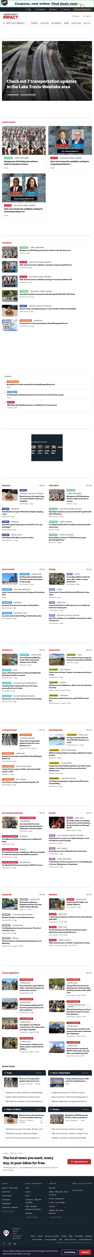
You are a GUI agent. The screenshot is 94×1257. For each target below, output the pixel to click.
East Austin (6, 1200)
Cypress (52, 1206)
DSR (60, 1239)
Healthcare (76, 23)
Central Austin (7, 1196)
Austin (9, 1073)
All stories (39, 1073)
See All (42, 485)
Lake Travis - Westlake (10, 1207)
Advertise (88, 1236)
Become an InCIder (52, 1236)
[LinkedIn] (15, 1243)
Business (34, 23)
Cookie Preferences (85, 1239)
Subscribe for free (81, 1162)
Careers (64, 1236)
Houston (56, 1109)
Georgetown (6, 1203)
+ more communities (8, 1211)
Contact (40, 1236)
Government (56, 23)
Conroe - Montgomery (56, 1199)
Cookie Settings (69, 1252)
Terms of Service (70, 1239)
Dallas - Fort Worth (14, 1109)
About (33, 1236)
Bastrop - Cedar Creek (10, 1188)
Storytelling (79, 1236)
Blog (70, 1236)
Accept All (85, 1252)
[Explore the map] (47, 3)
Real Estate (88, 23)
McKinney (28, 1213)
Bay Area (52, 1188)
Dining (66, 23)
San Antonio (77, 1190)
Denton (28, 1192)
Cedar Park (6, 1192)
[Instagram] (9, 1243)
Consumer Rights (51, 1239)
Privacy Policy (37, 1239)
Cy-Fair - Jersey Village (57, 1202)
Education (44, 23)
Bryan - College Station (61, 1073)
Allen (27, 1188)
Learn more (27, 1254)
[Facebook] (4, 1243)
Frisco (27, 1196)
